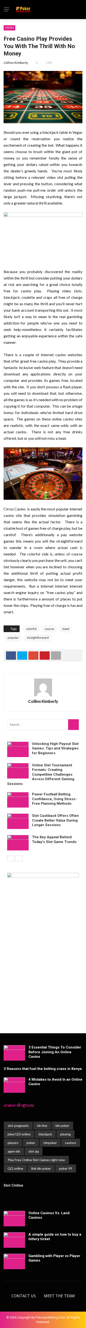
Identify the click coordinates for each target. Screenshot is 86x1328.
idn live (42, 1125)
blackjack (45, 1134)
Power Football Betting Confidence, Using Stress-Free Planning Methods (54, 799)
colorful (31, 629)
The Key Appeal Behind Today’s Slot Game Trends (54, 839)
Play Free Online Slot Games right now (36, 1160)
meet (65, 629)
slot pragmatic (18, 1125)
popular (13, 637)
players (13, 1143)
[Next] (18, 858)
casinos (70, 1143)
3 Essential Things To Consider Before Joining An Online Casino (54, 1052)
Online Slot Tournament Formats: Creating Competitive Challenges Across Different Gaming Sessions (40, 774)
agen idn (14, 1151)
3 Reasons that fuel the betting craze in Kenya (43, 1069)
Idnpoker (50, 1143)
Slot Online (13, 1185)
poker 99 (65, 1168)
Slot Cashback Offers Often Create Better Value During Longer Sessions (55, 820)
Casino (9, 27)
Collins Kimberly (16, 62)
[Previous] (10, 858)
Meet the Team (59, 1295)
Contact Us (23, 1295)
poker (31, 1143)
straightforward (38, 637)
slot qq (33, 1151)
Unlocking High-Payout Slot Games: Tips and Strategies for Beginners (55, 748)
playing (65, 1134)
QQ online (15, 1168)
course (49, 629)
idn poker (62, 1125)
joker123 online (19, 1134)
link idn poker (41, 1168)
